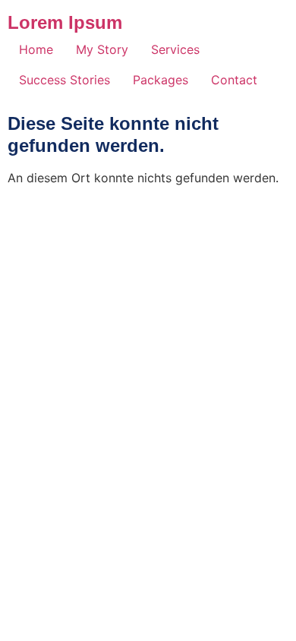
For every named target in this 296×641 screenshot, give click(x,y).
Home (36, 49)
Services (175, 49)
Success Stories (64, 79)
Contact (234, 79)
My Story (102, 49)
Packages (160, 79)
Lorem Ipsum (65, 22)
